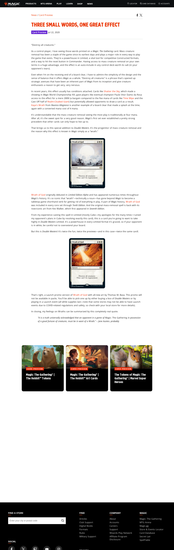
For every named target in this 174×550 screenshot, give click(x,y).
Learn (69, 4)
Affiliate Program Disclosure (118, 538)
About (113, 518)
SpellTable (145, 539)
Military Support (87, 536)
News (90, 3)
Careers (114, 525)
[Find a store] (63, 520)
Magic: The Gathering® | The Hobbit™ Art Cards (87, 380)
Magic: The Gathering (151, 518)
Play (59, 4)
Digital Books (86, 525)
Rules (82, 532)
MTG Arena (46, 4)
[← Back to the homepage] (12, 3)
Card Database (149, 3)
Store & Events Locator (152, 529)
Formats (83, 529)
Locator (133, 3)
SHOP (80, 3)
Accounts (165, 3)
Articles (83, 518)
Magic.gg (144, 525)
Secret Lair (145, 536)
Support (114, 529)
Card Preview (46, 15)
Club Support (86, 522)
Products (31, 4)
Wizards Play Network (121, 532)
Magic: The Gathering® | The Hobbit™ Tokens (42, 380)
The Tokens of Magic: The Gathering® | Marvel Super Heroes (131, 380)
